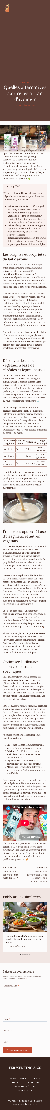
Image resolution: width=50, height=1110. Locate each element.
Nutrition (24, 82)
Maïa (10, 946)
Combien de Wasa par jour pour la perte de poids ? (11, 873)
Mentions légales (25, 1086)
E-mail (8, 1030)
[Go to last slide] (6, 927)
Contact (16, 1082)
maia (19, 105)
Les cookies (32, 1082)
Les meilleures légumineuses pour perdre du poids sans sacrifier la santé (24, 938)
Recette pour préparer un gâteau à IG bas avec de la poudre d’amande (37, 874)
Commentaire (11, 986)
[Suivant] (43, 927)
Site (6, 1042)
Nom (7, 1019)
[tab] (20, 954)
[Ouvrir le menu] (43, 8)
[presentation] (25, 917)
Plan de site (25, 1090)
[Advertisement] (25, 42)
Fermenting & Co (20, 1078)
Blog (37, 1078)
